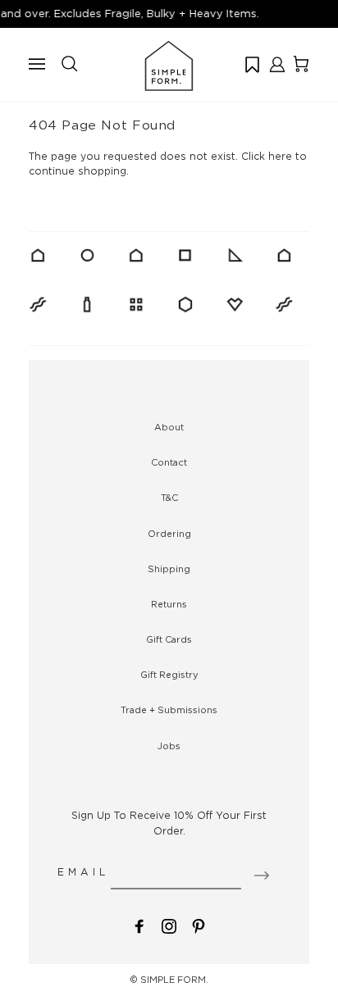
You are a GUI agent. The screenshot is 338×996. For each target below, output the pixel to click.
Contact (169, 462)
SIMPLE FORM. (174, 979)
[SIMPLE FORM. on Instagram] (169, 925)
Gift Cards (169, 639)
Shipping (169, 569)
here (280, 156)
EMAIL (83, 872)
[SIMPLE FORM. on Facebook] (139, 925)
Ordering (169, 533)
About (169, 427)
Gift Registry (169, 674)
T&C (169, 497)
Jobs (169, 746)
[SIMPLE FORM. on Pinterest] (198, 925)
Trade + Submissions (169, 710)
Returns (169, 604)
